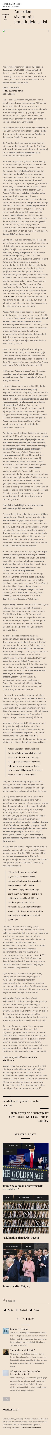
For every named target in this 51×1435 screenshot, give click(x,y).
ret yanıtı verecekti (32, 955)
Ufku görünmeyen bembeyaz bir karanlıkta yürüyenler (25, 1372)
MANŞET (28, 1145)
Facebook (23, 1310)
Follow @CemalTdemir (13, 91)
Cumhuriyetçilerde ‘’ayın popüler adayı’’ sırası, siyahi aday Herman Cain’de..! (28, 1116)
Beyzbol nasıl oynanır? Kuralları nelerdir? (21, 1103)
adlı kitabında (31, 736)
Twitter (10, 1310)
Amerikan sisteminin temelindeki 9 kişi (30, 16)
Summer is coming (19, 1329)
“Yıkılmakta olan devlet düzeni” (21, 1237)
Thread (36, 1310)
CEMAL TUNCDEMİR (12, 1145)
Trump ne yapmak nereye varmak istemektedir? (23, 1187)
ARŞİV (8, 1197)
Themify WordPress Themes (31, 1428)
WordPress (15, 1428)
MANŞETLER (10, 1152)
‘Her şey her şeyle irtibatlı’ (22, 1350)
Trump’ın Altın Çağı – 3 (16, 1286)
